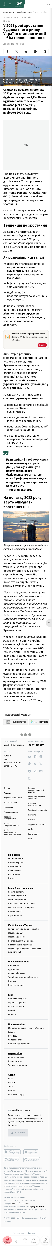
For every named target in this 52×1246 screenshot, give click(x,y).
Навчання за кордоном (19, 1043)
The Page (19, 44)
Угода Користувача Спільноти (36, 798)
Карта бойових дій (17, 895)
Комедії (11, 1010)
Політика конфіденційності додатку (36, 790)
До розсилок (18, 1133)
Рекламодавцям (11, 812)
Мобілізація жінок (16, 937)
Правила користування (10, 818)
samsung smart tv (31, 1159)
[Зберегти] (45, 51)
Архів (30, 829)
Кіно (10, 994)
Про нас (7, 788)
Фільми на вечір (16, 1006)
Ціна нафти (13, 965)
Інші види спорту (16, 1094)
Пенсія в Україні (16, 985)
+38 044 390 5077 (36, 745)
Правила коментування (34, 804)
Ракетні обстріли (16, 891)
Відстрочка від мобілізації (20, 944)
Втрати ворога (15, 915)
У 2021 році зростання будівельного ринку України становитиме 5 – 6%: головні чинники (42, 12)
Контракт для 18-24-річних (20, 941)
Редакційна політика (13, 798)
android (12, 1151)
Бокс (10, 1078)
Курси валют (14, 969)
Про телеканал (10, 803)
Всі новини (14, 854)
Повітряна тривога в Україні (21, 903)
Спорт (11, 1075)
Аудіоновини (14, 874)
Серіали (12, 1014)
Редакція (7, 793)
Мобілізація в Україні (20, 925)
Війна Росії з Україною (21, 888)
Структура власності (37, 824)
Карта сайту (33, 834)
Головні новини (15, 858)
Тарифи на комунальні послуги (23, 977)
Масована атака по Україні (21, 907)
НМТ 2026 (12, 1036)
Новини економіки (18, 961)
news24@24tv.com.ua (14, 745)
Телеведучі (8, 807)
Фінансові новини (17, 973)
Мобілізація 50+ (15, 933)
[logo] (18, 4)
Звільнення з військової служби (23, 929)
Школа (11, 1032)
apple (31, 1151)
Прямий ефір (14, 866)
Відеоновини (14, 870)
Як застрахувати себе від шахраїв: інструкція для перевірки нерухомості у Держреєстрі (25, 214)
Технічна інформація (37, 810)
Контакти (32, 815)
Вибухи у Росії (15, 911)
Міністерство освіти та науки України (26, 1028)
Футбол (11, 1082)
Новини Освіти (16, 1024)
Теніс (10, 1086)
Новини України (16, 862)
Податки (12, 981)
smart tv (12, 1159)
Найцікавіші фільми (17, 998)
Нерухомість (9, 12)
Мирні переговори (17, 899)
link (29, 756)
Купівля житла (15, 1061)
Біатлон (12, 1090)
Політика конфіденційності (11, 825)
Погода (11, 878)
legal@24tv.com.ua (37, 1206)
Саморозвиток (15, 1040)
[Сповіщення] (48, 4)
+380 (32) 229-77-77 (20, 1203)
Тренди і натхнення (17, 1065)
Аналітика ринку (24, 12)
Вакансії (31, 820)
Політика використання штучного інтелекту (12, 832)
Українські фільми (17, 1002)
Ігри (30, 839)
